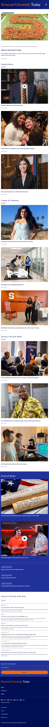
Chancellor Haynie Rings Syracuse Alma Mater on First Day (15, 586)
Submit (24, 672)
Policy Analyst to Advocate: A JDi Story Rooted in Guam (14, 191)
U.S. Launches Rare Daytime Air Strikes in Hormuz (14, 643)
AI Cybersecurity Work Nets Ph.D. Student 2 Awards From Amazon (17, 241)
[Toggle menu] (46, 4)
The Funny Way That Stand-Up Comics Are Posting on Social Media (18, 652)
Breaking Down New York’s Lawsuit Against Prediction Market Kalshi (18, 634)
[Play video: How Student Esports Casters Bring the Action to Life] (24, 538)
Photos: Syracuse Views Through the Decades (12, 569)
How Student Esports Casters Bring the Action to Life (14, 557)
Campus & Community (8, 12)
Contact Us (4, 690)
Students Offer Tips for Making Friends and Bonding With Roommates (18, 148)
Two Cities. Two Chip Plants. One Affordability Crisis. (14, 616)
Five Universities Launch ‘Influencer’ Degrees (12, 607)
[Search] (42, 4)
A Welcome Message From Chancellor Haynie (12, 105)
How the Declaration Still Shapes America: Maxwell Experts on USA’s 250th (20, 515)
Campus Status (4, 714)
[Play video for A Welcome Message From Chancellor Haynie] (24, 86)
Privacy (2, 710)
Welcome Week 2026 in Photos (11, 50)
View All (3, 67)
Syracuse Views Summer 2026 (8, 577)
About (2, 687)
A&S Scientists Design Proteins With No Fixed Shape (14, 464)
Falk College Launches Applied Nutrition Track (12, 284)
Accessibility (4, 707)
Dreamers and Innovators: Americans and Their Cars (14, 625)
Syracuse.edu (4, 717)
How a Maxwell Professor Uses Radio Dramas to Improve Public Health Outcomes (20, 420)
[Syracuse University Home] (20, 4)
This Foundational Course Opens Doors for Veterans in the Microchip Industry (20, 377)
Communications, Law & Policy (9, 522)
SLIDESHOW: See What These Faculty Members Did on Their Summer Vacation (20, 327)
